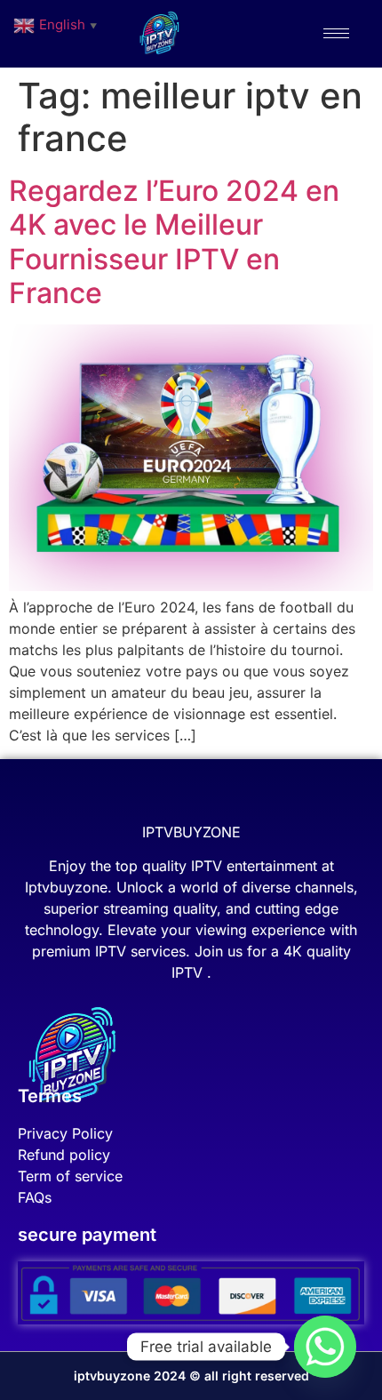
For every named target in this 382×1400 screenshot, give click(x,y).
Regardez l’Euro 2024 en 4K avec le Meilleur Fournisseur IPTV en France (174, 241)
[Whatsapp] (325, 1347)
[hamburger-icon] (336, 33)
